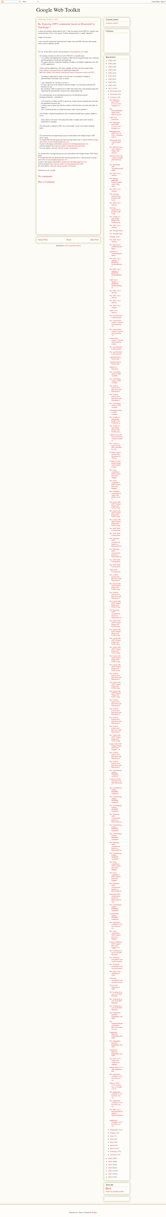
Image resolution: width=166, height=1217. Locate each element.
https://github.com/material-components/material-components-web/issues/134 (68, 72)
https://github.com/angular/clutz (50, 70)
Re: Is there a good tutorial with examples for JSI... (116, 446)
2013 (110, 1168)
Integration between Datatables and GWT (116, 1035)
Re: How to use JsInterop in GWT (115, 973)
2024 (110, 67)
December (114, 91)
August (113, 1133)
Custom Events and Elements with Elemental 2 (116, 782)
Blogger (94, 1212)
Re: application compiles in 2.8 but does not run (116, 925)
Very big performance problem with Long (115, 210)
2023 (110, 70)
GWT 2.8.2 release (114, 311)
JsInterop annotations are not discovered (116, 980)
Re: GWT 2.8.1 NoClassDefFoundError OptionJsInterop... (116, 1113)
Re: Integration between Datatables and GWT (116, 1015)
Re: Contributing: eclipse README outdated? (116, 773)
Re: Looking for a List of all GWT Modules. (116, 952)
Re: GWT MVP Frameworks (115, 529)
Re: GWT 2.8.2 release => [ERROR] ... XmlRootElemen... (116, 262)
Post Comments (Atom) (73, 246)
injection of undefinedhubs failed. (116, 253)
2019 (110, 82)
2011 (110, 1174)
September (114, 1130)
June (112, 1139)
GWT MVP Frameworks (115, 571)
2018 (110, 85)
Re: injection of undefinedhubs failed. (116, 247)
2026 (110, 60)
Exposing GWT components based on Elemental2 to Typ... (115, 898)
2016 (110, 1158)
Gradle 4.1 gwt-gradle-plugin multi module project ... (115, 464)
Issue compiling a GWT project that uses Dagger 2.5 (116, 945)
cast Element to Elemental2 (115, 358)
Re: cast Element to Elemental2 (116, 316)
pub (109, 1188)
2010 (110, 1177)
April (112, 1145)
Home (68, 240)
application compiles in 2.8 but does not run (116, 1123)
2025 (110, 64)
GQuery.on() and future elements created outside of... (116, 437)
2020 (110, 79)
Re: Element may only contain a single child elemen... (116, 150)
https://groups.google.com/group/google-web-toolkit (68, 146)
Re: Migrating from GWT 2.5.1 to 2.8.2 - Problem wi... (116, 103)
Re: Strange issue (116, 230)
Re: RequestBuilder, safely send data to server (116, 111)
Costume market (112, 23)
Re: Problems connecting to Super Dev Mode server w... (115, 495)
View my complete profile (115, 1191)
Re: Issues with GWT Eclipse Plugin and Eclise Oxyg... (115, 505)
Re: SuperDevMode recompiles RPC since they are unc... (116, 1025)
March (112, 1148)
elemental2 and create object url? (115, 142)
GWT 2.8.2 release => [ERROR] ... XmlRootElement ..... (116, 283)
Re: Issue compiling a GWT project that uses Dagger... (115, 473)
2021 (110, 76)
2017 (110, 88)
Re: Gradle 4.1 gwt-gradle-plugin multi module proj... (115, 219)
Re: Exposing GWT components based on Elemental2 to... (116, 542)
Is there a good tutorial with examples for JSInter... (115, 455)
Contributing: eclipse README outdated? (114, 916)
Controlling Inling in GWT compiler (116, 412)
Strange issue (115, 237)
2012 (110, 1171)
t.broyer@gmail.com (76, 52)
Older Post (94, 240)
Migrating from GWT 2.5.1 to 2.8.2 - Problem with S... (116, 134)
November (114, 94)
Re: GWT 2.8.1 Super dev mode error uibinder (115, 1061)
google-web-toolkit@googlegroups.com (75, 144)
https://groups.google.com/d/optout (66, 148)
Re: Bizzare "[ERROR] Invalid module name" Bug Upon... (116, 182)
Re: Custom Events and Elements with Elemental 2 (115, 388)
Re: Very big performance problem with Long (115, 197)
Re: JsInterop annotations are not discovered (116, 959)
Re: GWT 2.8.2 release (115, 174)
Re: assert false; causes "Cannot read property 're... (116, 323)
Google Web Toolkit (58, 9)
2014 (110, 1164)
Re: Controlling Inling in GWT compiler (115, 374)
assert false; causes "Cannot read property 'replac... (116, 341)
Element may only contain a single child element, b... (116, 158)
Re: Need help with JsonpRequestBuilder (116, 167)
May (112, 1142)
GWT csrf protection (114, 118)
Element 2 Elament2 (114, 368)
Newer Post (42, 240)
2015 (110, 1161)
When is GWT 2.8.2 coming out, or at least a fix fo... (116, 1086)
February (113, 1151)
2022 (110, 73)
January (113, 1155)
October (113, 97)
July (111, 1136)
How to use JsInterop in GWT (115, 987)
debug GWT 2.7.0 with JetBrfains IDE (116, 1069)
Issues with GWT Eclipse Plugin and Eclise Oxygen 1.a (116, 746)
